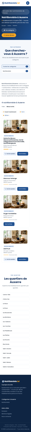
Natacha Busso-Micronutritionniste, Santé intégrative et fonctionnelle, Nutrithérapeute (14, 140)
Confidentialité (22, 425)
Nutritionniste (12, 3)
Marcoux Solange (10, 178)
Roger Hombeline (10, 214)
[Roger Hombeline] (15, 201)
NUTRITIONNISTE (8, 135)
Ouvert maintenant (10, 112)
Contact (25, 426)
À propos (4, 411)
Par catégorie (10, 30)
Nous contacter (6, 416)
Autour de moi (9, 35)
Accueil (4, 25)
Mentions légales (7, 414)
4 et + (23, 112)
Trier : (4, 106)
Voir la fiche (22, 154)
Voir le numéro (10, 154)
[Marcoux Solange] (15, 166)
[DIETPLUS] (15, 237)
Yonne (9, 25)
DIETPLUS (7, 249)
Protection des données (10, 426)
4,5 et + (7, 115)
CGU (16, 425)
